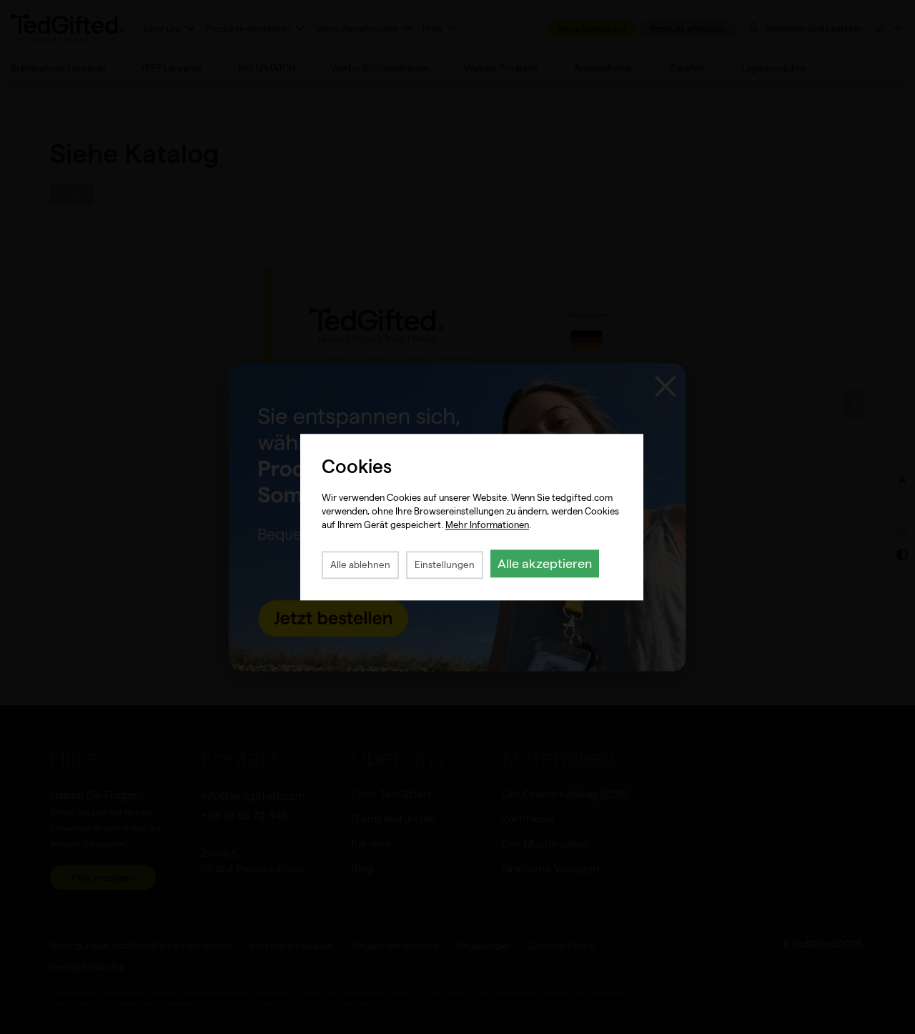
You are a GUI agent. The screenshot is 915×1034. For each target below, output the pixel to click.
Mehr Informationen (487, 525)
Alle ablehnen (360, 565)
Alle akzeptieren (545, 563)
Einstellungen (445, 565)
